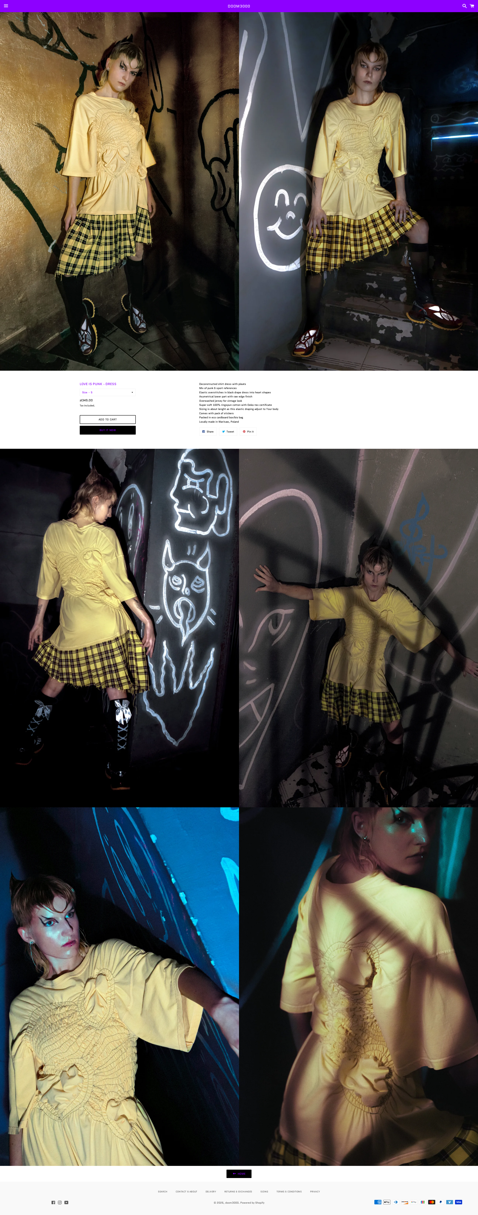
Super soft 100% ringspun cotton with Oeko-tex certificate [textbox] (235, 405)
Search (162, 1191)
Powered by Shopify (252, 1203)
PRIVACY (315, 1191)
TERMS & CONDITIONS (289, 1191)
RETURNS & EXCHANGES (238, 1191)
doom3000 (239, 6)
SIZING (264, 1191)
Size (84, 392)
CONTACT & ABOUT (186, 1191)
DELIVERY (211, 1191)
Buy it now (108, 430)
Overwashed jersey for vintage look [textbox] (220, 401)
